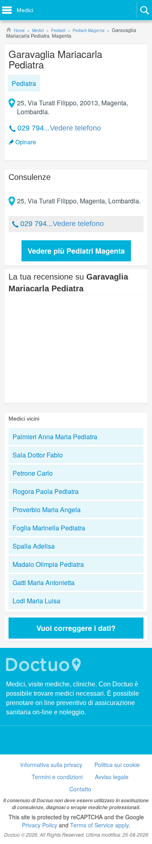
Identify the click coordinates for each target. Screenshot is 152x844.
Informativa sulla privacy (51, 765)
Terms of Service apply (99, 825)
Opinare (25, 142)
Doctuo (44, 664)
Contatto (80, 789)
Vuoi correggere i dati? (76, 628)
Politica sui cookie (117, 765)
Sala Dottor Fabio (38, 454)
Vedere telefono (75, 128)
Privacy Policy (39, 825)
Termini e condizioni (57, 777)
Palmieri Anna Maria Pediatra (55, 436)
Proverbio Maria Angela (47, 509)
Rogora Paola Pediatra (46, 491)
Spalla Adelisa (34, 546)
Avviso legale (111, 777)
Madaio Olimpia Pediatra (48, 564)
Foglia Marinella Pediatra (49, 527)
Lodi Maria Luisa (36, 600)
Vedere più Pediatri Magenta (76, 251)
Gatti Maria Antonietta (44, 582)
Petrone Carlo (33, 473)
